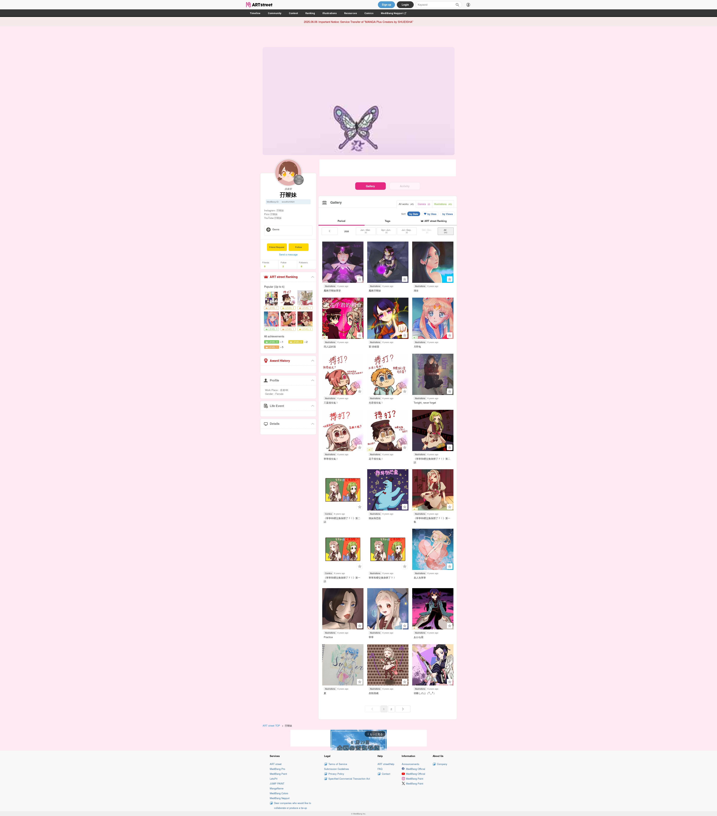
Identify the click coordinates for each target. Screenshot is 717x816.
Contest (293, 13)
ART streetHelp (386, 764)
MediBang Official (415, 769)
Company (442, 764)
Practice (328, 637)
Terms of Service (337, 764)
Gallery (370, 186)
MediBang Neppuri (395, 13)
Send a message (288, 254)
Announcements (410, 764)
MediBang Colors (279, 793)
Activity (405, 186)
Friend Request (276, 247)
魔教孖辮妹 (375, 290)
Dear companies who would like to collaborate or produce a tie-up (292, 805)
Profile (274, 380)
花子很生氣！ (376, 458)
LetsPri (273, 778)
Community (274, 13)
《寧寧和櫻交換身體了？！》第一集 (432, 519)
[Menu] (468, 5)
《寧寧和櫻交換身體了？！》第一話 (342, 579)
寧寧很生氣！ (331, 458)
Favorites (360, 279)
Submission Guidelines (336, 769)
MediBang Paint (278, 773)
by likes (431, 214)
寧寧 (371, 637)
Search (457, 4)
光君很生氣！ (376, 402)
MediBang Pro (277, 769)
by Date (413, 214)
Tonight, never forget (425, 402)
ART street (276, 764)
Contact (386, 773)
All (445, 231)
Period (341, 221)
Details (274, 423)
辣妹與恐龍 (375, 518)
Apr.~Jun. (386, 231)
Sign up (386, 4)
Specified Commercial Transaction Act (349, 778)
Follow (298, 247)
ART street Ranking (284, 277)
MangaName (276, 788)
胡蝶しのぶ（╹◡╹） (425, 693)
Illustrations (329, 13)
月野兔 (417, 346)
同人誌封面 (330, 346)
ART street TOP (271, 725)
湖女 (416, 290)
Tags (387, 221)
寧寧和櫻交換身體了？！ (382, 577)
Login (405, 4)
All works (406, 204)
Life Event (277, 406)
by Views (447, 214)
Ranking (310, 13)
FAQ (380, 769)
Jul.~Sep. (407, 231)
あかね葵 (418, 637)
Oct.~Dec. (427, 231)
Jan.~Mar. (365, 231)
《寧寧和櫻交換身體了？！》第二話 (432, 460)
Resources (350, 13)
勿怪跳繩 (373, 693)
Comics (368, 13)
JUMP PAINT (277, 783)
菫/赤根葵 (374, 346)
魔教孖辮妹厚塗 (332, 290)
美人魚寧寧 (420, 577)
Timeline (255, 13)
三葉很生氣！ (331, 402)
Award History (280, 360)
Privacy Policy (336, 773)
